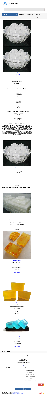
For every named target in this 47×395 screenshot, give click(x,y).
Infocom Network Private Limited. (17, 393)
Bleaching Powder (30, 372)
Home (18, 76)
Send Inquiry (17, 74)
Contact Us (38, 14)
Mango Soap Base (17, 302)
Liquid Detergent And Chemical (30, 380)
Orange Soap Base (17, 260)
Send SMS (29, 389)
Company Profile (30, 14)
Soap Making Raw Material (18, 78)
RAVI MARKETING (13, 4)
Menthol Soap (17, 336)
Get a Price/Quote (17, 85)
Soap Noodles (30, 378)
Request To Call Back (17, 75)
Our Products (6, 14)
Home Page (21, 14)
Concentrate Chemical (30, 376)
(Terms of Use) (16, 392)
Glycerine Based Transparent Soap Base (17, 218)
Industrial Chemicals (30, 370)
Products (18, 77)
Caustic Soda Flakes (30, 374)
